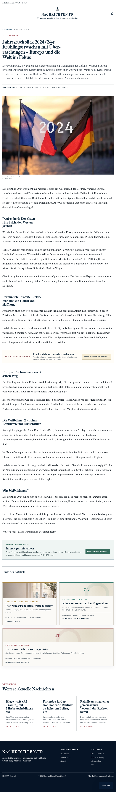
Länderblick (96, 761)
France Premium (97, 754)
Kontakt (63, 761)
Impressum (64, 754)
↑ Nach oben (106, 785)
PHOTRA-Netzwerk (9, 776)
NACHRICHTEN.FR (22, 752)
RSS (92, 764)
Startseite (7, 29)
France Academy (97, 757)
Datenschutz (65, 757)
